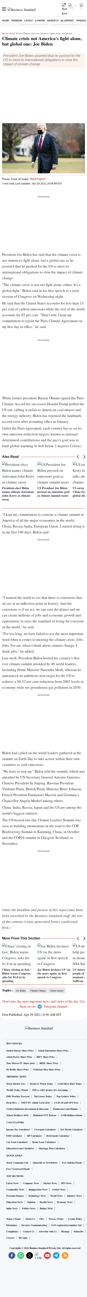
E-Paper (40, 20)
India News (15, 33)
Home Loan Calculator (44, 1142)
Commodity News (15, 1189)
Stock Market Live (15, 1083)
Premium (16, 20)
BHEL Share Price (48, 1063)
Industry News (74, 1195)
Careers (10, 1237)
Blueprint (67, 20)
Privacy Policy (56, 1218)
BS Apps (23, 1237)
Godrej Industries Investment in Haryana (27, 1109)
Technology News (37, 1195)
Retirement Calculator (57, 1135)
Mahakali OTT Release (44, 1115)
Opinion (81, 20)
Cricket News (58, 1189)
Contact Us (28, 1231)
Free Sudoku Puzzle (72, 1162)
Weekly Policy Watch (17, 1090)
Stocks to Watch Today (41, 1083)
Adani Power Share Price (19, 1056)
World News (56, 1195)
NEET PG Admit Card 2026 (35, 1102)
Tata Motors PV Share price (20, 1063)
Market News (50, 1183)
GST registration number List (66, 1225)
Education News (14, 1202)
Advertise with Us (48, 1231)
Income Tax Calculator (18, 1129)
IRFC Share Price (46, 1056)
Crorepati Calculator (45, 1129)
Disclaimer (11, 1225)
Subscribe (78, 1231)
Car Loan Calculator (17, 1142)
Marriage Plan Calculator (52, 1148)
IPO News (66, 1183)
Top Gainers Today (66, 1096)
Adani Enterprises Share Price (53, 1050)
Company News (31, 1183)
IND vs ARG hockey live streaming (50, 1090)
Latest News (12, 1183)
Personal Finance (15, 1195)
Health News (46, 1202)
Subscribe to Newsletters (45, 1162)
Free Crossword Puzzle (18, 1169)
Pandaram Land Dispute (65, 1109)
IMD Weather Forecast (18, 1096)
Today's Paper (13, 1218)
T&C (41, 1218)
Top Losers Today (43, 1096)
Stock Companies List (17, 1162)
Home (5, 20)
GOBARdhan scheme (71, 1115)
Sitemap (65, 1231)
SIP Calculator (34, 1135)
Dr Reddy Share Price (17, 1069)
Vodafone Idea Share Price (46, 1069)
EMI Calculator (14, 1135)
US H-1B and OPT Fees (66, 1102)
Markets (52, 20)
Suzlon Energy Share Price (20, 1050)
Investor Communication (34, 1225)
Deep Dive (11, 1102)
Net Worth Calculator (71, 1129)
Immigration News (38, 1189)
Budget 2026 (46, 1208)
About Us (30, 1218)
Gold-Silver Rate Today (70, 1083)
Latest (28, 20)
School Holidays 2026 (17, 1115)
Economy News (64, 1202)
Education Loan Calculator (20, 1148)
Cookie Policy (75, 1218)
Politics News (28, 1208)
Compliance (12, 1231)
